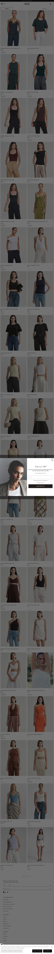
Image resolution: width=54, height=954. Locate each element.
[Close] (51, 946)
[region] (27, 949)
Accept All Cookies (37, 950)
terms (37, 482)
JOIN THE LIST (40, 486)
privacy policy (42, 482)
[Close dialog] (52, 460)
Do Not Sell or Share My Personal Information (12, 950)
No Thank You (48, 950)
